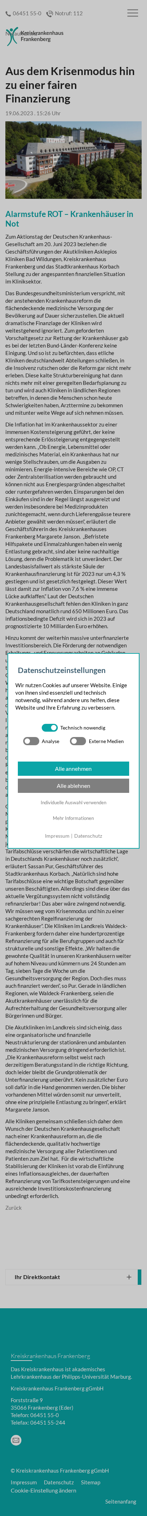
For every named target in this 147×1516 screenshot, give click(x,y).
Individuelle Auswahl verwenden (73, 802)
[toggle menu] (133, 13)
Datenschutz (88, 836)
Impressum (57, 836)
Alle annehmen (73, 768)
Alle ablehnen (73, 785)
